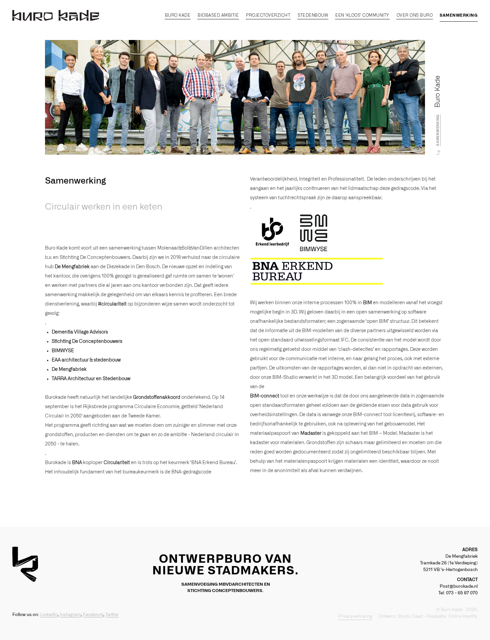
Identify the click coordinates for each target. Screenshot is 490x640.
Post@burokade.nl (459, 586)
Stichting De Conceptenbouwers (87, 341)
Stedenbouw (313, 15)
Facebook (93, 615)
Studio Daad (410, 616)
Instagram (70, 615)
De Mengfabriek (72, 267)
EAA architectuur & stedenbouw (86, 360)
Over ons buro (415, 15)
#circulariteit (112, 304)
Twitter (112, 615)
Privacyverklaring (355, 616)
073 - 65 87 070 (462, 593)
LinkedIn (49, 615)
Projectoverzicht (268, 15)
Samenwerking (459, 15)
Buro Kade (178, 15)
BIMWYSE (63, 350)
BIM (367, 303)
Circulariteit (117, 462)
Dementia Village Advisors (80, 332)
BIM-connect (264, 396)
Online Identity (463, 616)
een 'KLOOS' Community (362, 15)
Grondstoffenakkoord (156, 397)
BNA (77, 462)
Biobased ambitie (218, 15)
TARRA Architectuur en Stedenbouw (91, 378)
